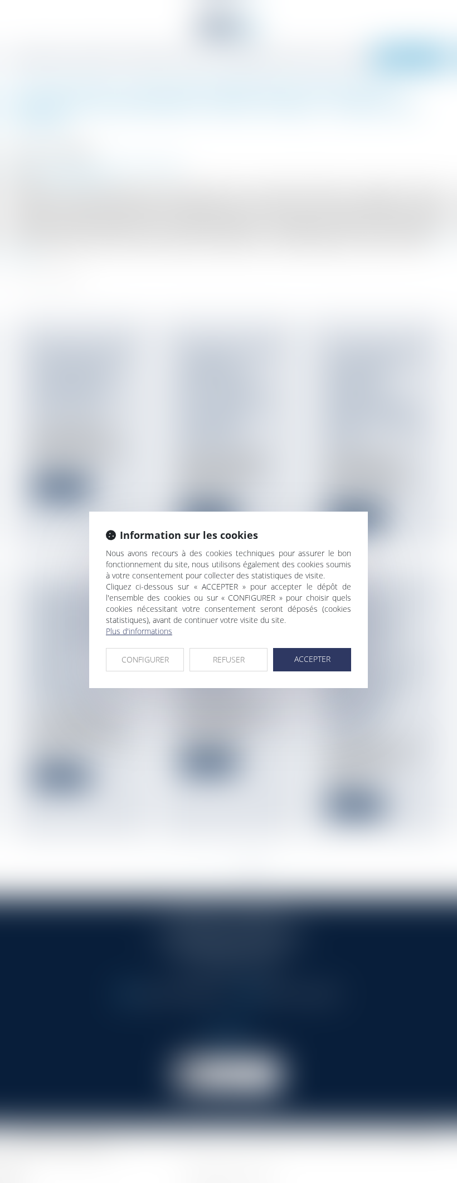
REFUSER (229, 659)
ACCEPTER (312, 659)
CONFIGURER (145, 659)
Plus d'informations (139, 631)
